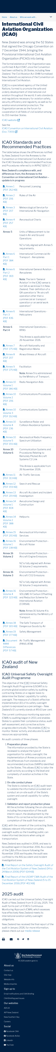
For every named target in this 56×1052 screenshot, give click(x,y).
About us (13, 17)
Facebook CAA (12, 1031)
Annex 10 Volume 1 (10, 385)
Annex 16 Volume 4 (10, 594)
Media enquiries (10, 984)
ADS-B (7, 1008)
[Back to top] (49, 1045)
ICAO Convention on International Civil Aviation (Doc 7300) (27, 130)
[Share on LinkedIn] (28, 939)
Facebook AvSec (13, 1036)
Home (4, 17)
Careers (7, 1021)
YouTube (10, 1045)
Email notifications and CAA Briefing (19, 994)
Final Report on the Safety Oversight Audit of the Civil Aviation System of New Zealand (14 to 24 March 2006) (27, 868)
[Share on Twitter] (23, 939)
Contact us (8, 970)
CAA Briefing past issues (14, 998)
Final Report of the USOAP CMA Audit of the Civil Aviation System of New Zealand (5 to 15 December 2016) (27, 880)
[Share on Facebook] (18, 939)
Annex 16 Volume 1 (10, 544)
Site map (7, 975)
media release (32, 931)
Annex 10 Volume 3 (10, 413)
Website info (9, 979)
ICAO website (11, 120)
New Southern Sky (11, 1017)
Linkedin (9, 1040)
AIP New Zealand (11, 1012)
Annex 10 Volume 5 (10, 440)
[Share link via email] (11, 939)
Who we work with (27, 17)
